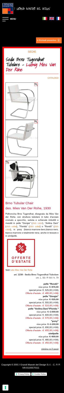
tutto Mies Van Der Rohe (21, 270)
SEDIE (32, 51)
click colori (37, 223)
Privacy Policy (23, 374)
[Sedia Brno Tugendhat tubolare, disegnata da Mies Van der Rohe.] (21, 101)
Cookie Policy (40, 374)
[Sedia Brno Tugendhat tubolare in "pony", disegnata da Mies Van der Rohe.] (21, 178)
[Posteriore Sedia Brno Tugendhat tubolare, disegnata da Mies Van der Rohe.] (21, 138)
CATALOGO (53, 78)
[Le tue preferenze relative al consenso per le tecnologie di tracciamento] (5, 388)
